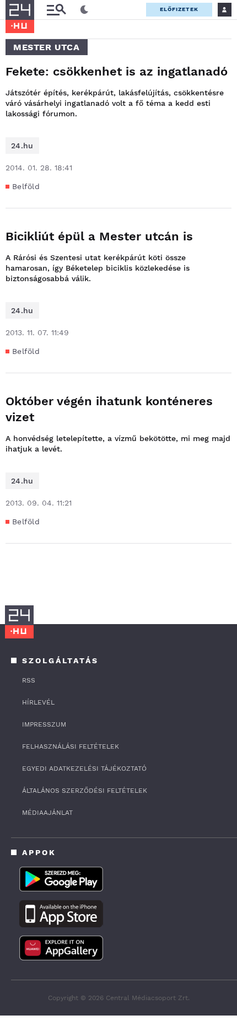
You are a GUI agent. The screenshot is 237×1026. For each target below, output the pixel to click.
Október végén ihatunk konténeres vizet (109, 409)
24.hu (22, 145)
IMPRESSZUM (44, 724)
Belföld (26, 186)
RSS (28, 680)
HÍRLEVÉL (38, 702)
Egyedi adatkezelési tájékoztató (84, 768)
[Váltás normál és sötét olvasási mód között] (84, 10)
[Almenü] (56, 9)
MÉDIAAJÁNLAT (47, 812)
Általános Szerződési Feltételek (84, 790)
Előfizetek (179, 9)
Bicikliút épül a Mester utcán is (99, 236)
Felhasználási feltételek (70, 746)
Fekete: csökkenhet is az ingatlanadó (117, 71)
